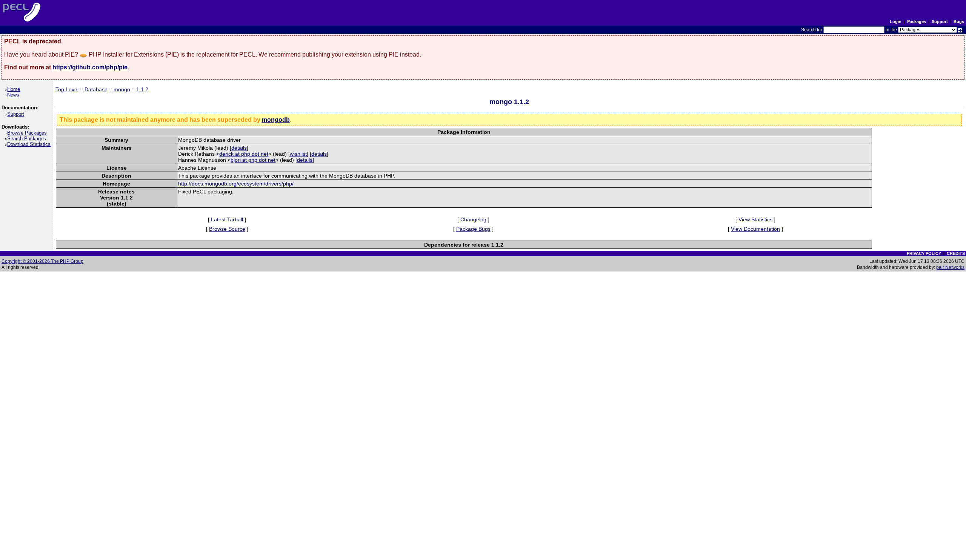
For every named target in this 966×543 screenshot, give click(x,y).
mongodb (276, 120)
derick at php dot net (243, 154)
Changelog (473, 219)
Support (940, 21)
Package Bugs (473, 229)
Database (96, 89)
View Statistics (755, 219)
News (14, 95)
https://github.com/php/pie (90, 67)
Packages (916, 21)
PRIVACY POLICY (924, 253)
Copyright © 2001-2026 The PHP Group (42, 261)
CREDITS (956, 253)
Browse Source (227, 229)
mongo (122, 89)
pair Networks (950, 267)
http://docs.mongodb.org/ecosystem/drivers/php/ (236, 184)
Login (895, 21)
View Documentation (755, 229)
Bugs (959, 21)
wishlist (298, 154)
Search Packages (27, 138)
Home (14, 89)
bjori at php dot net (253, 160)
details (239, 148)
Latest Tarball (227, 219)
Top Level (66, 89)
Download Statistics (30, 144)
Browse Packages (28, 133)
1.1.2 (142, 89)
